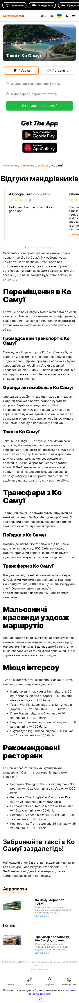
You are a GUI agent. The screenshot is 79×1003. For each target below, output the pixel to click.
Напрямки (27, 165)
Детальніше (42, 916)
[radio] (11, 200)
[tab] (10, 981)
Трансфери (10, 165)
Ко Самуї (57, 165)
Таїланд (43, 165)
